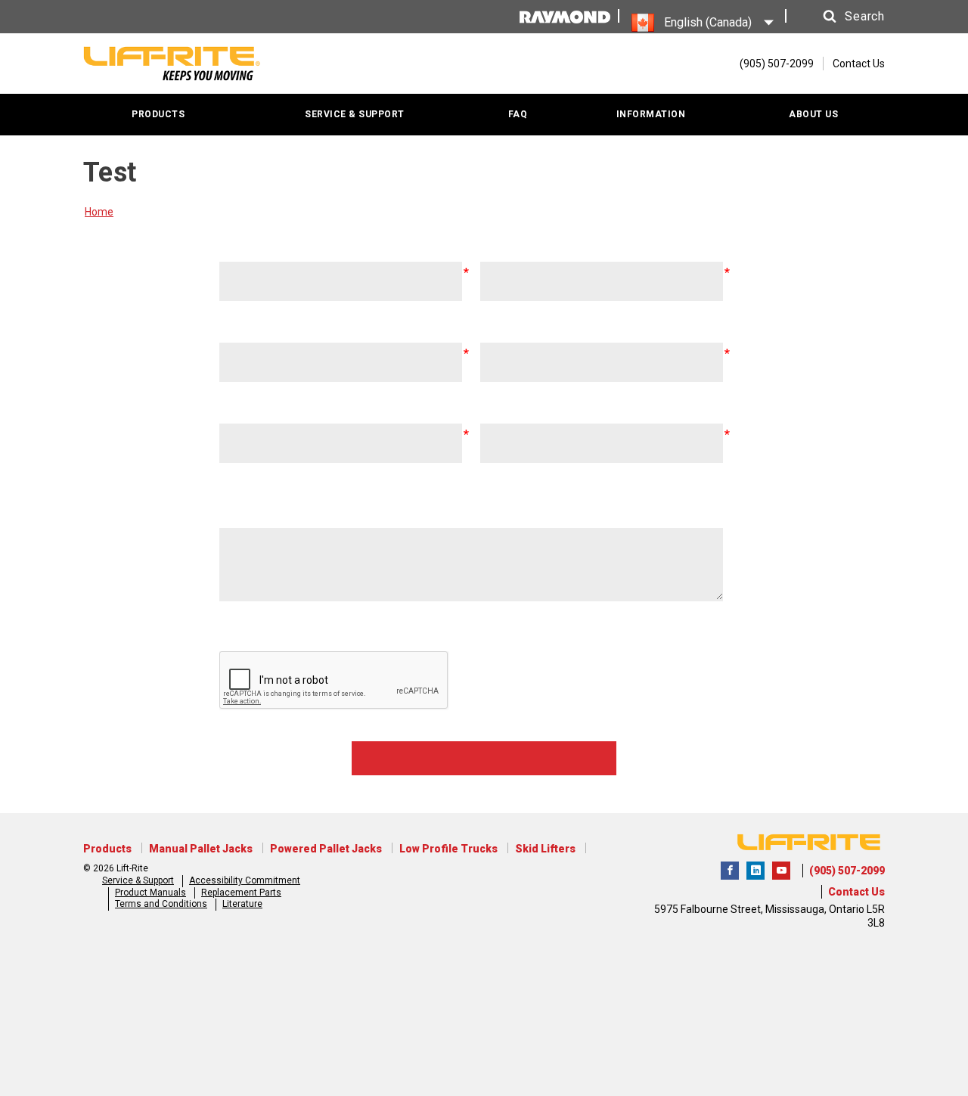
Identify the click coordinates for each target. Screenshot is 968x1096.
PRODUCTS (158, 114)
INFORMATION (651, 114)
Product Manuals (150, 892)
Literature (242, 904)
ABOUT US (813, 114)
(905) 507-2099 (847, 871)
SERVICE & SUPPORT (355, 114)
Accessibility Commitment (244, 880)
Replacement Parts (241, 892)
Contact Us (859, 63)
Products (107, 849)
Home (99, 212)
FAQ (518, 114)
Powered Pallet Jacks (326, 849)
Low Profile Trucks (448, 849)
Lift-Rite (730, 871)
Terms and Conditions (161, 904)
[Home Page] (172, 63)
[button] (839, 16)
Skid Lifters (545, 849)
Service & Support (138, 880)
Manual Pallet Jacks (201, 849)
